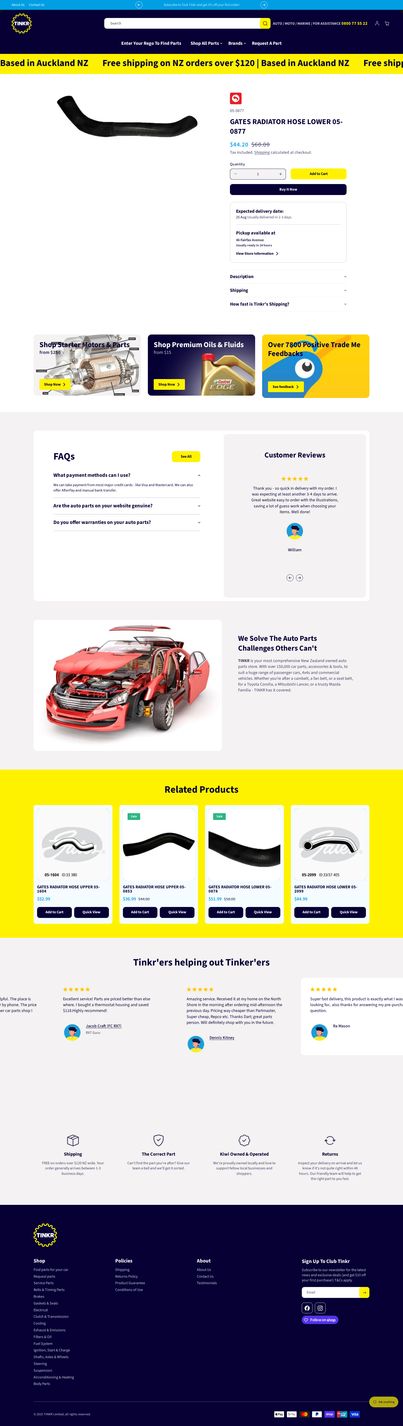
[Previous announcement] (138, 4)
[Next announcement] (264, 4)
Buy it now (288, 189)
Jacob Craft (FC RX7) (47, 1026)
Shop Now (52, 384)
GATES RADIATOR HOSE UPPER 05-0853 (154, 889)
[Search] (265, 23)
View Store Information (255, 253)
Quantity (237, 164)
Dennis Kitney (165, 1038)
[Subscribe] (364, 1292)
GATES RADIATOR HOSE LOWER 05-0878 (239, 889)
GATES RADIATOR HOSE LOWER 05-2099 (325, 889)
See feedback (283, 386)
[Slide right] (299, 577)
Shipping (262, 152)
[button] (204, 43)
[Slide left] (290, 577)
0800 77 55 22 (354, 23)
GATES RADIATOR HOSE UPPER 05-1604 (68, 889)
